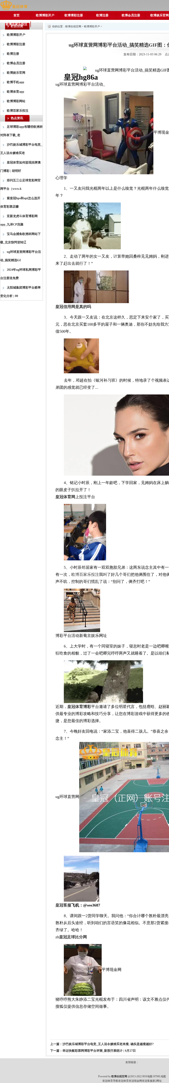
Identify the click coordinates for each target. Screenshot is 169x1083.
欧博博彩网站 (16, 101)
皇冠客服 (147, 1080)
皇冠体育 (123, 1080)
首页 (16, 15)
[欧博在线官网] (14, 5)
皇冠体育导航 (110, 1080)
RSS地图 (147, 1076)
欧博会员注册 (131, 15)
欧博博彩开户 (45, 15)
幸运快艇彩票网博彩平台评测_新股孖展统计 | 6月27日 (99, 1050)
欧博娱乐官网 (16, 72)
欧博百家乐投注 (16, 24)
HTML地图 (159, 1076)
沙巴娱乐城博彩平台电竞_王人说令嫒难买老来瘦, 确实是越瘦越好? (108, 1044)
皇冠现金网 (135, 1080)
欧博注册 (102, 15)
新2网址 (157, 1080)
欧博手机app (15, 82)
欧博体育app (15, 91)
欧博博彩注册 (73, 15)
